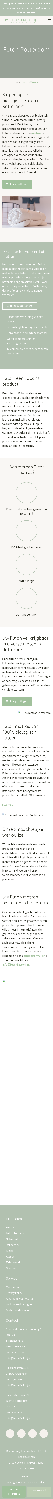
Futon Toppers (15, 1233)
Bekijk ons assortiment (19, 306)
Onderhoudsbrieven (18, 1310)
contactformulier (34, 955)
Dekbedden (13, 1245)
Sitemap (26, 1477)
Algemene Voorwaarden (20, 1298)
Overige (11, 1268)
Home (17, 82)
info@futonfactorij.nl (15, 964)
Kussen (10, 1256)
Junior (9, 1250)
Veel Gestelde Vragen (19, 1304)
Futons (10, 1227)
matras (36, 133)
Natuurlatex (13, 1239)
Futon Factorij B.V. (36, 1482)
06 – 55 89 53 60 (15, 1352)
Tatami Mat (13, 1262)
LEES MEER (8, 805)
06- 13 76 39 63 (14, 1379)
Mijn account (14, 1287)
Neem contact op (39, 1491)
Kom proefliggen (14, 1492)
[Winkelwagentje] (41, 21)
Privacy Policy (14, 1292)
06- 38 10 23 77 (14, 1412)
